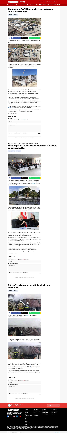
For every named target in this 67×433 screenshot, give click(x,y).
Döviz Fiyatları (45, 412)
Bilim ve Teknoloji (27, 4)
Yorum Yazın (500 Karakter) (13, 123)
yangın (27, 315)
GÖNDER (39, 133)
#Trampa (18, 150)
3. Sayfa (54, 4)
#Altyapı (15, 14)
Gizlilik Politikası (37, 411)
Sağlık (44, 4)
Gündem (9, 4)
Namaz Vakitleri (54, 411)
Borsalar (44, 409)
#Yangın (10, 290)
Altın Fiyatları (45, 411)
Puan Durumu (54, 412)
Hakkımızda (36, 409)
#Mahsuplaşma (12, 150)
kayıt (24, 119)
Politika (40, 4)
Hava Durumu (54, 409)
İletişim (35, 414)
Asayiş (33, 4)
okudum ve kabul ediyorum (18, 133)
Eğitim (37, 4)
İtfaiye (31, 366)
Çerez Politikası (37, 415)
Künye (35, 412)
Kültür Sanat (49, 4)
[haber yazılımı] (57, 432)
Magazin (18, 4)
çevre (9, 107)
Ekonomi (13, 4)
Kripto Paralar (45, 414)
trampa (33, 183)
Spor (22, 4)
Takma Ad (10, 118)
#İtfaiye (15, 290)
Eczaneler (53, 414)
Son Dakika (10, 143)
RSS (9, 431)
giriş (18, 119)
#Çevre (10, 14)
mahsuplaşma (11, 181)
